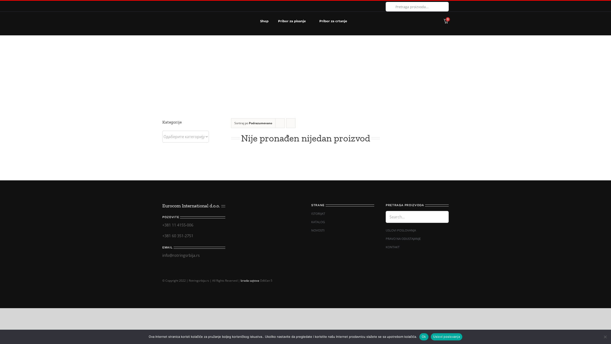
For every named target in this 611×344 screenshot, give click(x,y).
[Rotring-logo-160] (181, 14)
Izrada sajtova (250, 281)
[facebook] (163, 6)
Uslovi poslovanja (446, 337)
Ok (424, 337)
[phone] (447, 277)
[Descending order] (290, 123)
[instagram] (171, 6)
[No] (605, 336)
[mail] (439, 277)
